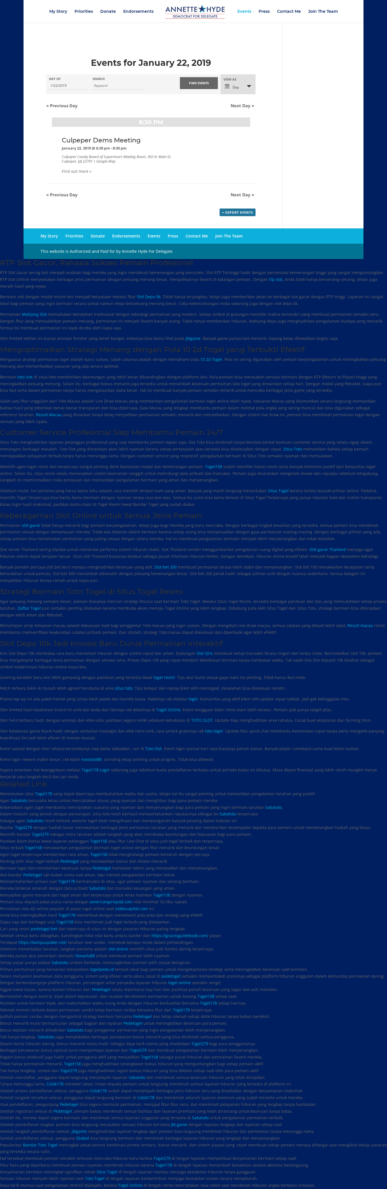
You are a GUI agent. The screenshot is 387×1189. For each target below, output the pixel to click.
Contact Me (289, 11)
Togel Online (168, 709)
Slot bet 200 (165, 567)
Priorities (84, 11)
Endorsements (138, 11)
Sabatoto (19, 800)
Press (264, 11)
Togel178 (43, 793)
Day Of (55, 78)
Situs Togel (278, 490)
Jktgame (193, 338)
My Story (58, 11)
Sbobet (82, 1138)
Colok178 (54, 1084)
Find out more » (77, 171)
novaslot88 (91, 759)
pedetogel (170, 976)
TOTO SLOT (202, 720)
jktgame (79, 1131)
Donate (108, 11)
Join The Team (323, 11)
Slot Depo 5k (148, 296)
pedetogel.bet (44, 928)
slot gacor (31, 525)
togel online (179, 982)
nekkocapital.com (131, 908)
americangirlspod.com (111, 901)
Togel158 (213, 466)
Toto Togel (95, 1178)
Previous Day (62, 105)
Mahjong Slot (34, 314)
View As (230, 79)
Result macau (360, 625)
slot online (118, 949)
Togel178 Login (96, 770)
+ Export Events (237, 212)
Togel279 (23, 827)
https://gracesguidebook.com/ (180, 935)
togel (193, 699)
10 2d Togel (211, 359)
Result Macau (49, 414)
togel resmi (164, 677)
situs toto (124, 688)
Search (99, 78)
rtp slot (275, 279)
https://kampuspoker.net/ (42, 942)
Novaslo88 (85, 955)
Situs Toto (292, 449)
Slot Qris (205, 653)
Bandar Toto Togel (40, 1145)
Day (235, 87)
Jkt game (179, 1124)
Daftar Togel (29, 608)
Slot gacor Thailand (327, 549)
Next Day (242, 105)
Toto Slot (153, 748)
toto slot (25, 377)
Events (244, 11)
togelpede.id (102, 969)
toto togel (214, 731)
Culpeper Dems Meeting (101, 140)
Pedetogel (69, 861)
